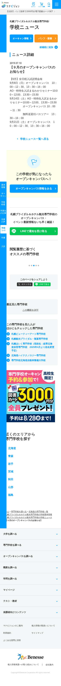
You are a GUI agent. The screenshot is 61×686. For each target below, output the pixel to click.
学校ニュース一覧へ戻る (34, 138)
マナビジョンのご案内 (13, 625)
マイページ (9, 590)
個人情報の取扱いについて (43, 625)
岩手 (10, 463)
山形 (10, 487)
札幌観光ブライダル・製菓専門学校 (29, 338)
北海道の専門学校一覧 (38, 511)
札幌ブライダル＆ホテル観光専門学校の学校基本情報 (28, 514)
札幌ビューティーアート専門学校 (28, 334)
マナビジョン (10, 6)
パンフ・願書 (45, 38)
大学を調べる (10, 534)
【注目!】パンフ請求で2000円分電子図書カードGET (29, 11)
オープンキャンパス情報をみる (34, 188)
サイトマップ (37, 633)
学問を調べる (10, 578)
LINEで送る (44, 284)
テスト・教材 (10, 601)
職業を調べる (10, 567)
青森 (10, 456)
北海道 (12, 448)
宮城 (10, 471)
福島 (10, 495)
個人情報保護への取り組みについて (23, 664)
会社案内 (49, 665)
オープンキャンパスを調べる (18, 556)
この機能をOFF (30, 310)
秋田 (10, 479)
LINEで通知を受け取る (33, 231)
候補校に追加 (46, 47)
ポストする (26, 284)
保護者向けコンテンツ (14, 612)
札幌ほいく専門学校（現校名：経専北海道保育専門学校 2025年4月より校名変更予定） (32, 347)
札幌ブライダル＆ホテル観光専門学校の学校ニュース (28, 517)
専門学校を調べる (19, 511)
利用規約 (7, 633)
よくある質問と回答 (12, 640)
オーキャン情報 (21, 38)
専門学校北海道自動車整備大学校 (28, 360)
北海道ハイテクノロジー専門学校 (28, 355)
